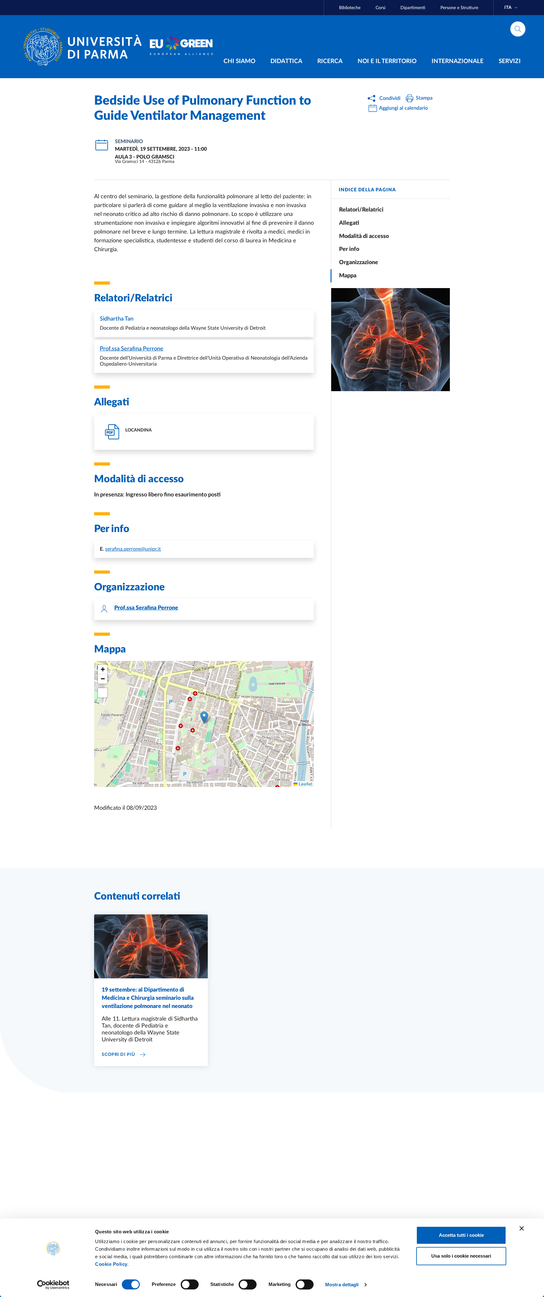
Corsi (380, 8)
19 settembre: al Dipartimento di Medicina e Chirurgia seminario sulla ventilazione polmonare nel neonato (148, 998)
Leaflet (305, 784)
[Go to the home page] (85, 47)
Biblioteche (349, 8)
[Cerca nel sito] (517, 29)
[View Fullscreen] (102, 693)
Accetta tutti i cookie (461, 1235)
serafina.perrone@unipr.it (133, 549)
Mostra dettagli (342, 1284)
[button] (204, 717)
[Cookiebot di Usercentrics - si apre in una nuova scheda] (53, 1284)
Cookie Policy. (111, 1264)
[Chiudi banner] (521, 1228)
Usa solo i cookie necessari (461, 1256)
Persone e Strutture (459, 8)
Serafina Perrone (131, 349)
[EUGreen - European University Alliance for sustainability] (181, 47)
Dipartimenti (412, 8)
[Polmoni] (390, 339)
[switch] (190, 1284)
